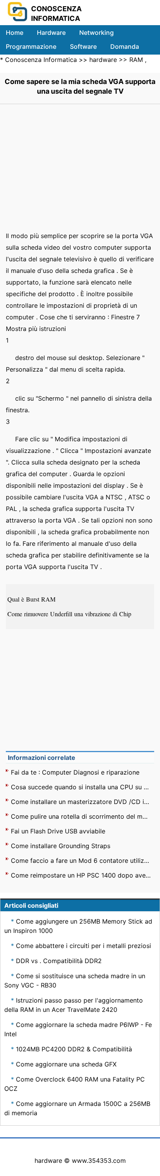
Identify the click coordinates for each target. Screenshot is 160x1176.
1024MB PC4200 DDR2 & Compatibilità (74, 1049)
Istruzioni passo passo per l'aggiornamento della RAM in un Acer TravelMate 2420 (73, 1004)
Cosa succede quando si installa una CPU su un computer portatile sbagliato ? (81, 787)
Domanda (124, 46)
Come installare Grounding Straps (60, 846)
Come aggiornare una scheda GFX (66, 1064)
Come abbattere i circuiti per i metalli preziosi (83, 946)
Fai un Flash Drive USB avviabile (58, 831)
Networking (96, 32)
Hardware (51, 32)
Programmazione (31, 46)
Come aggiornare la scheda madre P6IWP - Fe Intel (78, 1029)
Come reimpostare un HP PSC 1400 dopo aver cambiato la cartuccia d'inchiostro (81, 875)
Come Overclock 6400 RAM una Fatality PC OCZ (74, 1083)
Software (83, 46)
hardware (103, 59)
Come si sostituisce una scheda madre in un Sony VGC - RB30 (74, 980)
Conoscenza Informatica (41, 59)
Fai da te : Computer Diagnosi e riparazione (75, 772)
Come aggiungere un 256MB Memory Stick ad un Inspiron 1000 (78, 925)
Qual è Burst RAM (32, 599)
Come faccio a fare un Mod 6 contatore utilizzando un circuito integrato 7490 (81, 860)
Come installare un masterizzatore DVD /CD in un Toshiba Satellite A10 (81, 802)
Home (14, 32)
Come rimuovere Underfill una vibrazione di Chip (70, 614)
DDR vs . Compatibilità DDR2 (59, 961)
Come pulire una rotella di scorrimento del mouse (81, 816)
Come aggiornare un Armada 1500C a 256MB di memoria (77, 1108)
